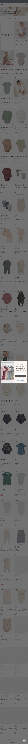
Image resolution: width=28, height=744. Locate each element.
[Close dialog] (26, 362)
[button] (24, 740)
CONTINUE (21, 376)
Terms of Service (22, 380)
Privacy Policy (18, 380)
